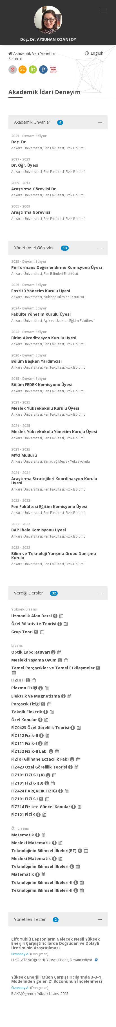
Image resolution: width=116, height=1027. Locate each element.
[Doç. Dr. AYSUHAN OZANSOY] (48, 20)
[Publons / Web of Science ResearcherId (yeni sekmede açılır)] (43, 69)
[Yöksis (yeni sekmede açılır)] (53, 69)
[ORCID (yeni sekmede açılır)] (33, 69)
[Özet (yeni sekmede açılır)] (96, 959)
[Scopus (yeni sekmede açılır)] (22, 69)
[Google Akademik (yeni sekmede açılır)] (12, 69)
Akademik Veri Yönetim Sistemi (31, 56)
